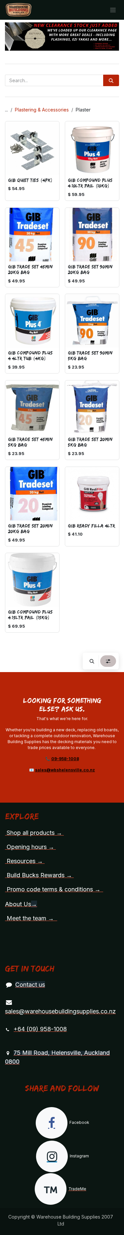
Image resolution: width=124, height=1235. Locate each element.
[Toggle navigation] (113, 10)
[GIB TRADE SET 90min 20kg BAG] (92, 234)
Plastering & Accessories (42, 109)
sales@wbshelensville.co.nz (65, 769)
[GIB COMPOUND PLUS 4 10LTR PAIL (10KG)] (92, 148)
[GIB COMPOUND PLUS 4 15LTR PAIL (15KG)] (32, 580)
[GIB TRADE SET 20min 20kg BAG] (32, 494)
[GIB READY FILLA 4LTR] (92, 494)
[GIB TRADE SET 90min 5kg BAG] (92, 321)
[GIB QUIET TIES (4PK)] (32, 148)
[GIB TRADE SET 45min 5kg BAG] (32, 407)
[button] (92, 661)
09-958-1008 (65, 758)
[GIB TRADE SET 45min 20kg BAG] (32, 234)
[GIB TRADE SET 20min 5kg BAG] (92, 407)
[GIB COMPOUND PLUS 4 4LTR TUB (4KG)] (32, 321)
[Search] (111, 80)
